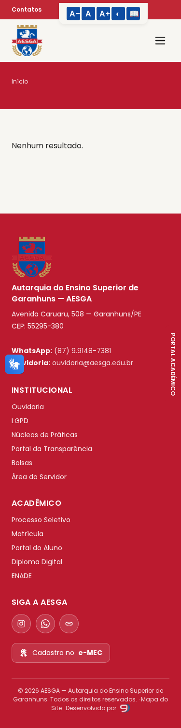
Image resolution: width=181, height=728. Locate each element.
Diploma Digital (37, 562)
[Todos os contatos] (69, 623)
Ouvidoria (28, 407)
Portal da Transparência (52, 449)
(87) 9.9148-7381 (82, 351)
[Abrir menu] (160, 40)
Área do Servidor (39, 477)
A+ (104, 13)
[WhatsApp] (45, 623)
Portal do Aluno (37, 548)
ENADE (22, 576)
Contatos (27, 9)
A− (75, 13)
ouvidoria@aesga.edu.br (92, 363)
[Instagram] (21, 623)
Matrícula (27, 534)
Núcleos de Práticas (45, 435)
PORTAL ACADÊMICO (173, 364)
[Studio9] (123, 708)
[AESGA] (27, 40)
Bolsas (22, 463)
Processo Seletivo (41, 520)
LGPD (20, 421)
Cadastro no (67, 652)
